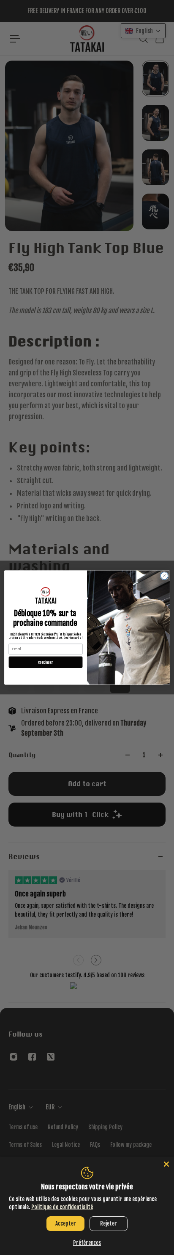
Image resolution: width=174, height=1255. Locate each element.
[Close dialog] (164, 576)
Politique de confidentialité (62, 1207)
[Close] (166, 1164)
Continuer (46, 662)
